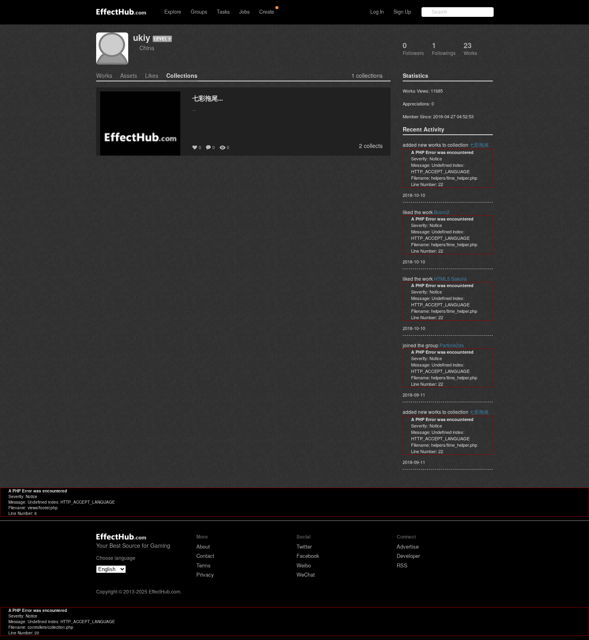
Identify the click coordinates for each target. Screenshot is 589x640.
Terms (203, 565)
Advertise (408, 546)
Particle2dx (452, 345)
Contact (205, 555)
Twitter (304, 546)
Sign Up (402, 11)
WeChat (306, 574)
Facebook (308, 555)
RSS (402, 565)
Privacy (205, 574)
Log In (377, 11)
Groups (199, 11)
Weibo (304, 565)
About (203, 546)
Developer (408, 555)
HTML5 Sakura (450, 278)
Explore (172, 11)
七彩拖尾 (479, 144)
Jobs (244, 11)
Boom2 (442, 212)
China (146, 47)
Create (266, 11)
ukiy (141, 37)
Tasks (223, 11)
